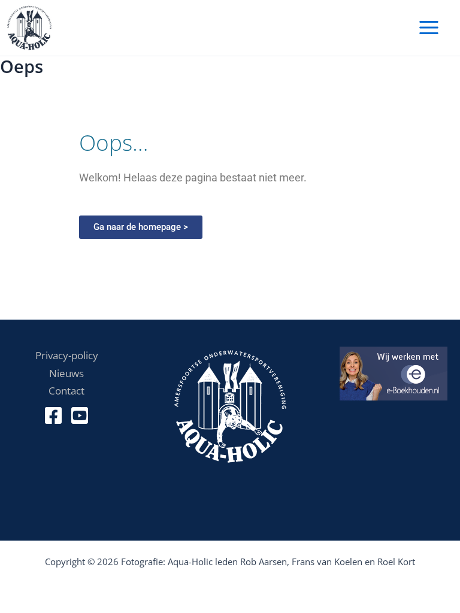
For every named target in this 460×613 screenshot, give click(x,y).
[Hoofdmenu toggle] (428, 27)
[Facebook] (53, 415)
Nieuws (66, 373)
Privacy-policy (66, 355)
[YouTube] (79, 415)
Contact (66, 390)
